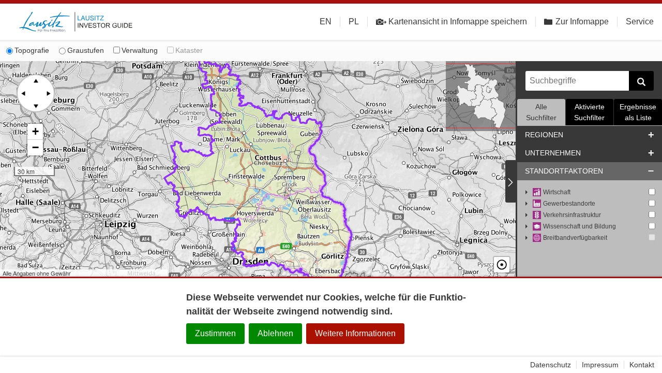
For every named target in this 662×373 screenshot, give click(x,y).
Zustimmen (215, 333)
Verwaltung (140, 50)
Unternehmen (553, 153)
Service (640, 21)
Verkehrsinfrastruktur (572, 215)
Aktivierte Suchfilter (589, 112)
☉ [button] (501, 264)
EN (326, 21)
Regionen (544, 135)
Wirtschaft (556, 192)
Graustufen (85, 50)
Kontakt (641, 365)
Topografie (31, 50)
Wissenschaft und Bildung (579, 226)
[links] (23, 93)
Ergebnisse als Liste (638, 112)
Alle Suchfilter (541, 112)
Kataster (189, 50)
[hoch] (36, 81)
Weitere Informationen (355, 333)
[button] (35, 132)
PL (354, 21)
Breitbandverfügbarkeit (575, 237)
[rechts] (48, 93)
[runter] (36, 106)
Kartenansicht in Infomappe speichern (457, 21)
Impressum (600, 365)
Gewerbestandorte (569, 203)
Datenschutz (550, 365)
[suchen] (641, 81)
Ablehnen (275, 333)
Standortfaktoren (564, 171)
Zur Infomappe (582, 21)
